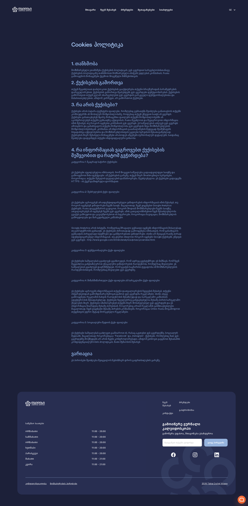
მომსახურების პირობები (63, 483)
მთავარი (90, 9)
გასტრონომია (186, 410)
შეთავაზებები (146, 9)
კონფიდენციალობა (36, 483)
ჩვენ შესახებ (108, 9)
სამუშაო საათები (34, 423)
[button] (231, 9)
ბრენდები (127, 9)
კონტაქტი (167, 413)
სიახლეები (166, 9)
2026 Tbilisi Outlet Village (215, 484)
